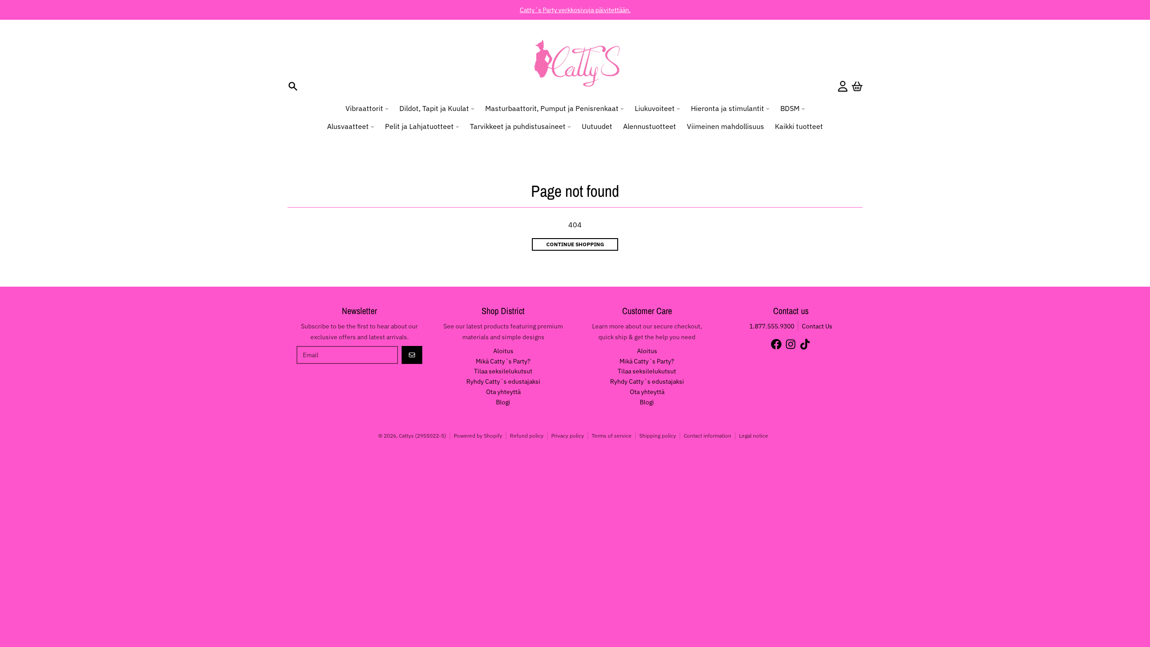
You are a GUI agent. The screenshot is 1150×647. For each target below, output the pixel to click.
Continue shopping (575, 244)
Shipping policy (657, 435)
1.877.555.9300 (771, 326)
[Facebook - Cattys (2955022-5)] (776, 344)
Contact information (707, 435)
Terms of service (612, 435)
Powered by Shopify (478, 435)
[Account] (842, 86)
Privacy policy (567, 435)
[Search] (293, 86)
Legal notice (753, 435)
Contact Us (817, 326)
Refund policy (527, 435)
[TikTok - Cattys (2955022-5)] (805, 344)
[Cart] (857, 86)
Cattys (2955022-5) (422, 435)
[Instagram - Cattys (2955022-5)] (790, 344)
